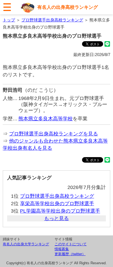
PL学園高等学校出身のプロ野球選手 (60, 211)
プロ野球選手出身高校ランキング (52, 20)
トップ (9, 20)
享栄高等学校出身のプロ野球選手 (57, 203)
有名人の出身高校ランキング (67, 7)
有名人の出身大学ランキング (26, 244)
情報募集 (62, 249)
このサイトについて (71, 244)
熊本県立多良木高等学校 (45, 118)
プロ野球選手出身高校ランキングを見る (53, 134)
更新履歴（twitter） (70, 254)
